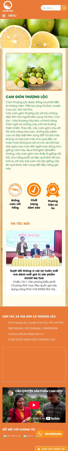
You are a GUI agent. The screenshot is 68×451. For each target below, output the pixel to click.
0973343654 (33, 328)
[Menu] (3, 16)
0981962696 (15, 328)
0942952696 (50, 328)
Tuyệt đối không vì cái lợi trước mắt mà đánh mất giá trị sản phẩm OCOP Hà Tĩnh (34, 274)
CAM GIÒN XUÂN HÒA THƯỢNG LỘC (32, 339)
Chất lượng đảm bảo (34, 203)
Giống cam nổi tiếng (15, 203)
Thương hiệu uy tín (53, 204)
